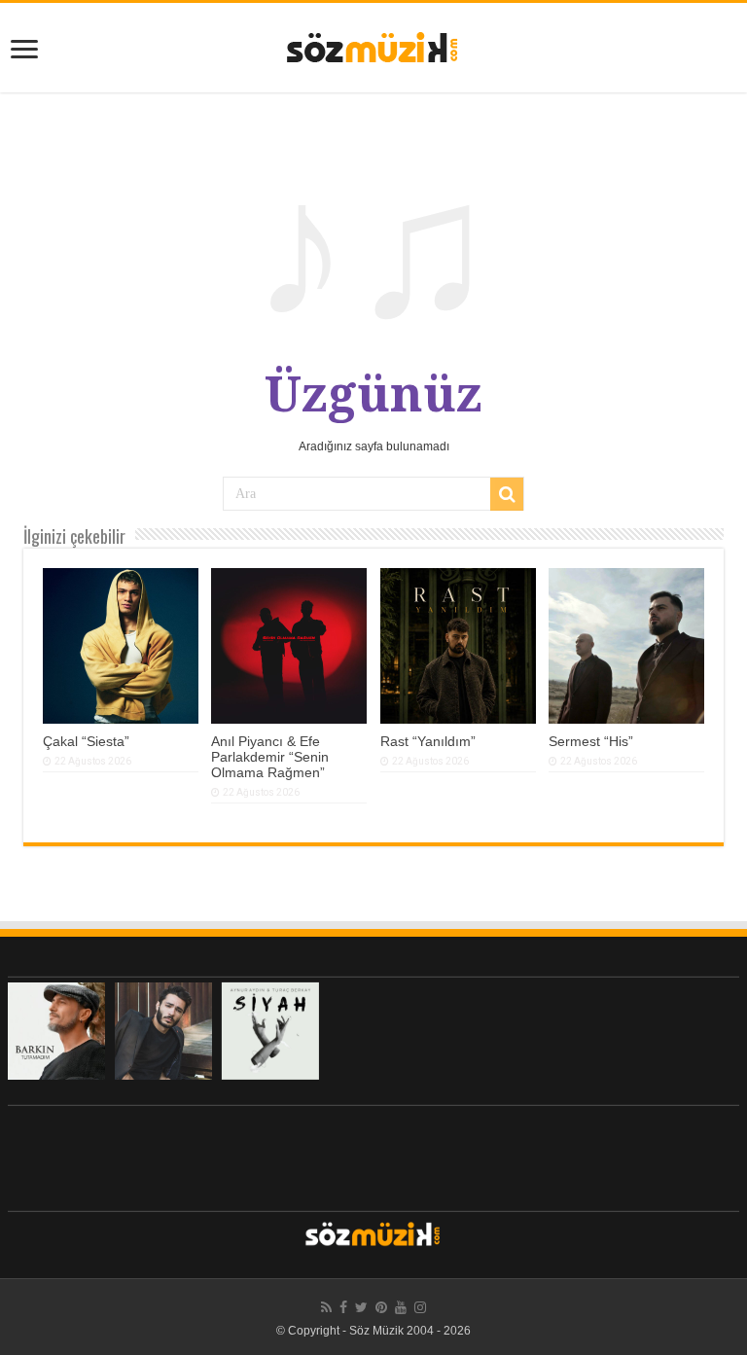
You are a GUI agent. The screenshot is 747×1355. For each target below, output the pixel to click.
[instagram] (420, 1307)
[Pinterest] (381, 1307)
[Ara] (506, 494)
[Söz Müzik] (373, 45)
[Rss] (326, 1307)
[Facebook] (343, 1307)
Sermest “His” (591, 741)
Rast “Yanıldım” (428, 741)
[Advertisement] (373, 1153)
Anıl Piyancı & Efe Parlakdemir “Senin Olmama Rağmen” (270, 756)
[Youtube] (401, 1307)
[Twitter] (361, 1307)
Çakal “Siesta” (86, 741)
